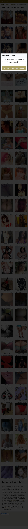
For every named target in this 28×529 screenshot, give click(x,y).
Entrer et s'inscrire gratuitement (14, 68)
